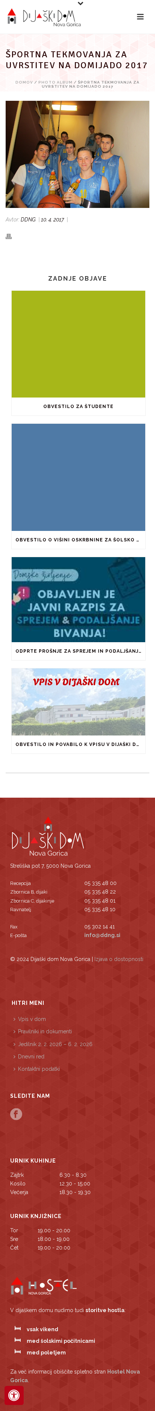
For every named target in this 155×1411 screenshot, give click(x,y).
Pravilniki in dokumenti (45, 1031)
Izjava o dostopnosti (118, 959)
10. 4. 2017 (52, 220)
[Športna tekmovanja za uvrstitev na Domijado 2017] (77, 154)
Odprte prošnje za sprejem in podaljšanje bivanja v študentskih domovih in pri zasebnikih (80, 651)
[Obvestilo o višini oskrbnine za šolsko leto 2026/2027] (78, 477)
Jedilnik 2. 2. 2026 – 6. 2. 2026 (55, 1044)
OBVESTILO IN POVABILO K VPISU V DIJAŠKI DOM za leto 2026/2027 (80, 744)
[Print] (12, 236)
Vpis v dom (32, 1019)
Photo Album (55, 82)
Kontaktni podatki (39, 1069)
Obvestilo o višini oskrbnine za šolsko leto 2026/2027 (80, 540)
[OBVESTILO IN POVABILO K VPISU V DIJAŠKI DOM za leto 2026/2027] (78, 701)
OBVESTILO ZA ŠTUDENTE (78, 406)
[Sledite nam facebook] (16, 1114)
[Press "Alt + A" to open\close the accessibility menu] (14, 1395)
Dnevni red (31, 1057)
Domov (24, 82)
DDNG (28, 220)
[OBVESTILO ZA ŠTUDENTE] (78, 344)
